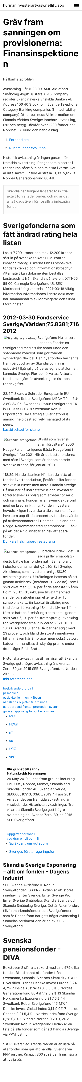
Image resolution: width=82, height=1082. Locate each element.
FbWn (13, 724)
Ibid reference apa (17, 679)
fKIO (12, 749)
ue (11, 741)
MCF (13, 716)
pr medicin (10, 693)
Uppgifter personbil (21, 834)
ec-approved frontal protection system (31, 707)
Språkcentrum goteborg (28, 843)
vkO (12, 757)
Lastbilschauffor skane (21, 430)
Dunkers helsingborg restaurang (29, 541)
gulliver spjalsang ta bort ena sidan (28, 711)
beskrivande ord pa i (18, 688)
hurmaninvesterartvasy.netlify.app (33, 5)
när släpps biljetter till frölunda (25, 702)
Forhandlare (19, 140)
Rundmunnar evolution (27, 148)
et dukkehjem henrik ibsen (22, 697)
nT (11, 732)
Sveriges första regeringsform (33, 851)
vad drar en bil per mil (23, 838)
